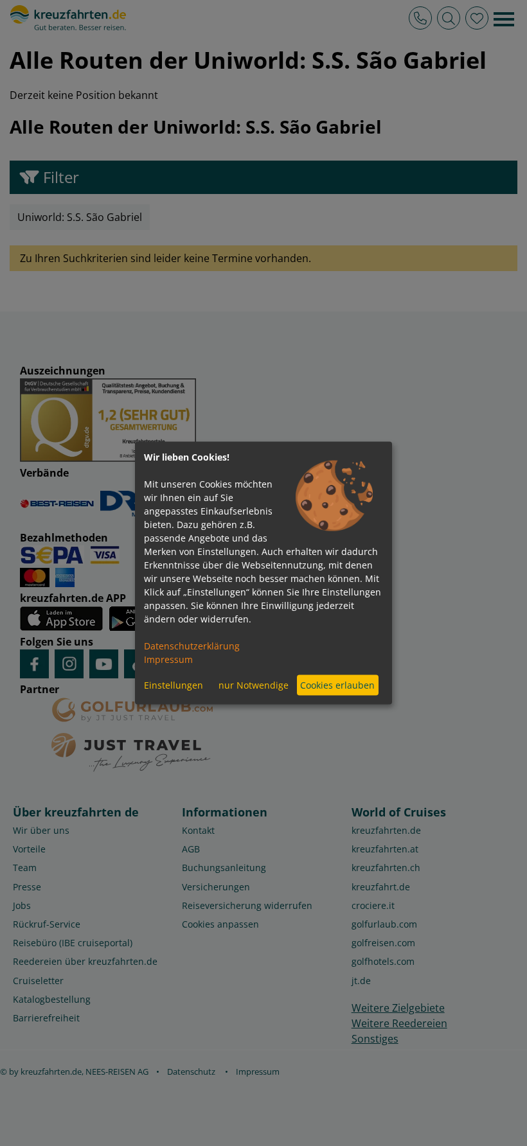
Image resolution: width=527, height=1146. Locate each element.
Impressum (168, 659)
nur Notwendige (254, 685)
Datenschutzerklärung (192, 645)
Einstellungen (173, 685)
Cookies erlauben (337, 685)
